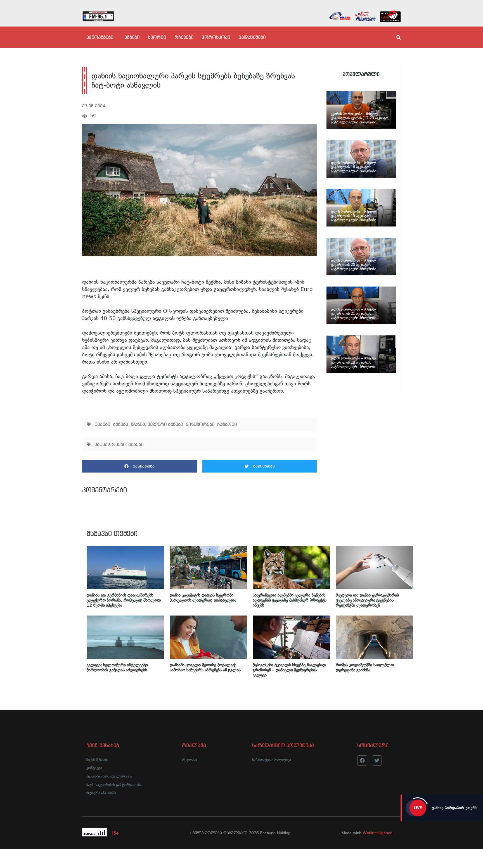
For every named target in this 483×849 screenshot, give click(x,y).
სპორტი (157, 37)
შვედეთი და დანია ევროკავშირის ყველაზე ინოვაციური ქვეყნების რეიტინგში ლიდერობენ (367, 600)
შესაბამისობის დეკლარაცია (109, 776)
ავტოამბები (99, 37)
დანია (138, 424)
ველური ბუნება (165, 424)
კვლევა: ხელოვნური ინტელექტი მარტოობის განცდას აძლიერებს (117, 667)
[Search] (394, 37)
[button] (139, 466)
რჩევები (183, 37)
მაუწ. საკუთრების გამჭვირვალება (113, 785)
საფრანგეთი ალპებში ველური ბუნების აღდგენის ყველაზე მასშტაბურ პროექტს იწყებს (289, 600)
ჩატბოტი (227, 424)
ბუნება (120, 424)
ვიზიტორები (200, 424)
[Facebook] (362, 760)
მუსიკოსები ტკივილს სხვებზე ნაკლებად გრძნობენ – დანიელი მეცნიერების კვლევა (289, 670)
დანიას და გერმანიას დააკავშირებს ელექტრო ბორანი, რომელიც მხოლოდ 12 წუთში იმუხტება (124, 600)
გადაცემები (252, 37)
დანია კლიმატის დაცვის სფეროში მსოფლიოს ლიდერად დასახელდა (203, 598)
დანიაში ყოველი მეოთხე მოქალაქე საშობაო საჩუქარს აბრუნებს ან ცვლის (205, 667)
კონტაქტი (94, 768)
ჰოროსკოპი (216, 37)
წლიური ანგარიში (101, 793)
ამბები (131, 37)
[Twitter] (377, 760)
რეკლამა (189, 759)
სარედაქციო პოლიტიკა (271, 759)
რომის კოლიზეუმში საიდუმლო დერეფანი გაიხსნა (365, 667)
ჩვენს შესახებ (97, 759)
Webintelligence (377, 832)
